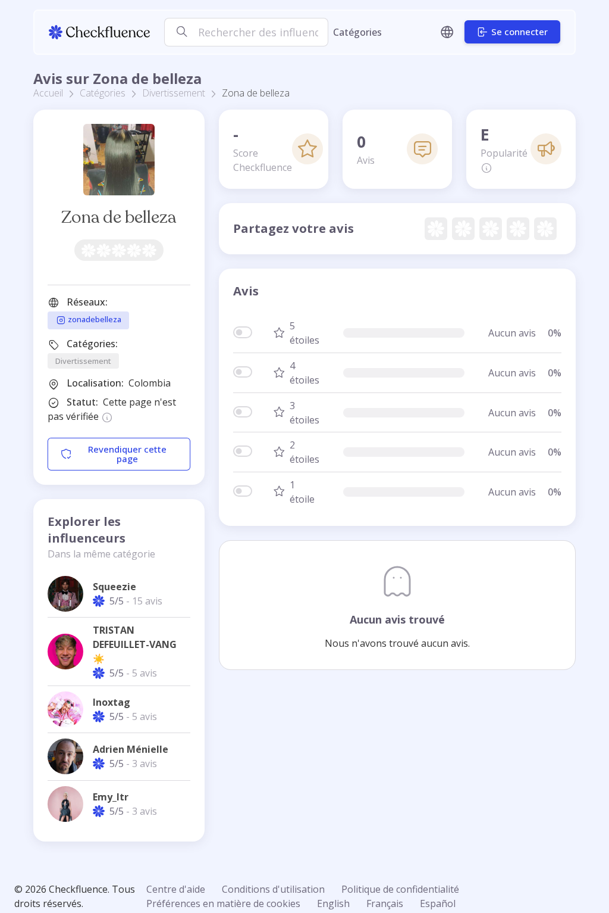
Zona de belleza (118, 217)
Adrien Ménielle (130, 749)
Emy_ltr (110, 796)
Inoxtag (111, 702)
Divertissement (173, 92)
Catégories (357, 32)
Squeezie (114, 586)
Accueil (48, 92)
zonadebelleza (93, 319)
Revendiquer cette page (127, 454)
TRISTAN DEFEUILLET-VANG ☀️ (135, 644)
